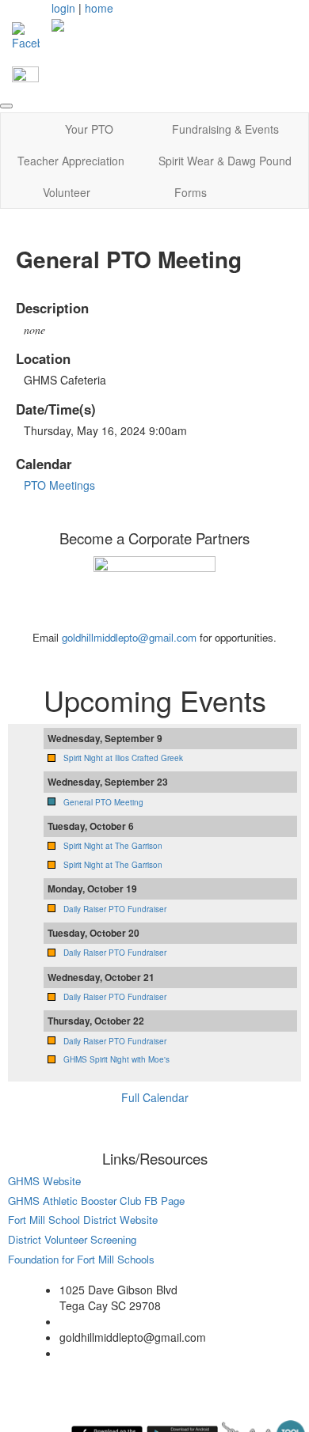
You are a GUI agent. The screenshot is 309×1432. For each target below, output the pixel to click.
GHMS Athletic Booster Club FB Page (96, 1200)
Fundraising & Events (225, 129)
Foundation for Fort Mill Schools (81, 1259)
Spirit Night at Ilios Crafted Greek (123, 757)
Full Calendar (155, 1097)
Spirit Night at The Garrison (112, 845)
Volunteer (66, 192)
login (63, 8)
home (99, 8)
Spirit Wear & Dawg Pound (225, 161)
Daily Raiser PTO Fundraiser (114, 909)
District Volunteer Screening (72, 1239)
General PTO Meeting (103, 802)
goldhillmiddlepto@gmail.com (129, 637)
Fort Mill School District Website (84, 1219)
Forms (190, 192)
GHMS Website (44, 1180)
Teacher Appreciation (70, 161)
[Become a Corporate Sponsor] (154, 591)
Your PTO (89, 129)
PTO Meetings (59, 485)
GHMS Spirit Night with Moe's (116, 1059)
